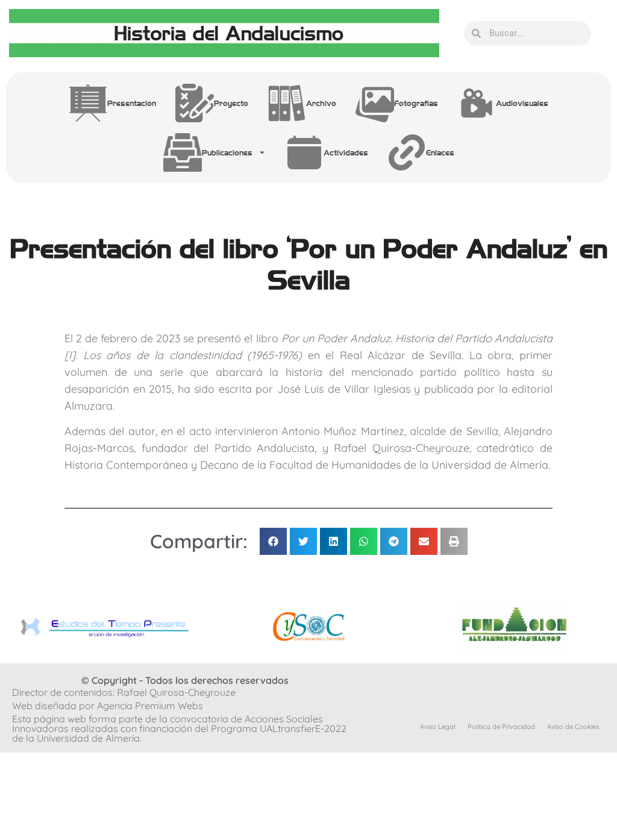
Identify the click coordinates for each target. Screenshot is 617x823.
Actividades (346, 152)
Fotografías (416, 102)
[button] (273, 541)
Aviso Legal (438, 726)
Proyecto (231, 102)
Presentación (131, 102)
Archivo (321, 102)
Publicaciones (227, 152)
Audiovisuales (522, 102)
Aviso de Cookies (573, 726)
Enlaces (440, 152)
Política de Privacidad (501, 726)
